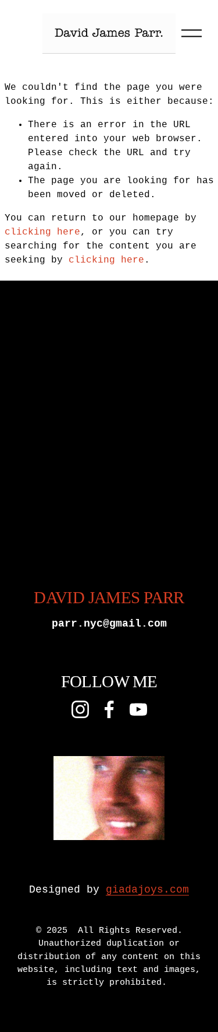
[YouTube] (138, 709)
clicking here (42, 232)
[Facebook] (109, 709)
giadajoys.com (147, 889)
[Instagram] (80, 709)
